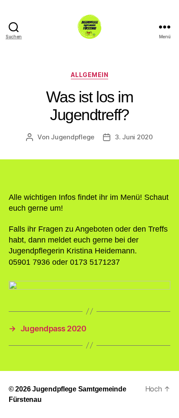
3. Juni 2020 (134, 137)
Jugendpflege (72, 137)
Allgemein (90, 74)
